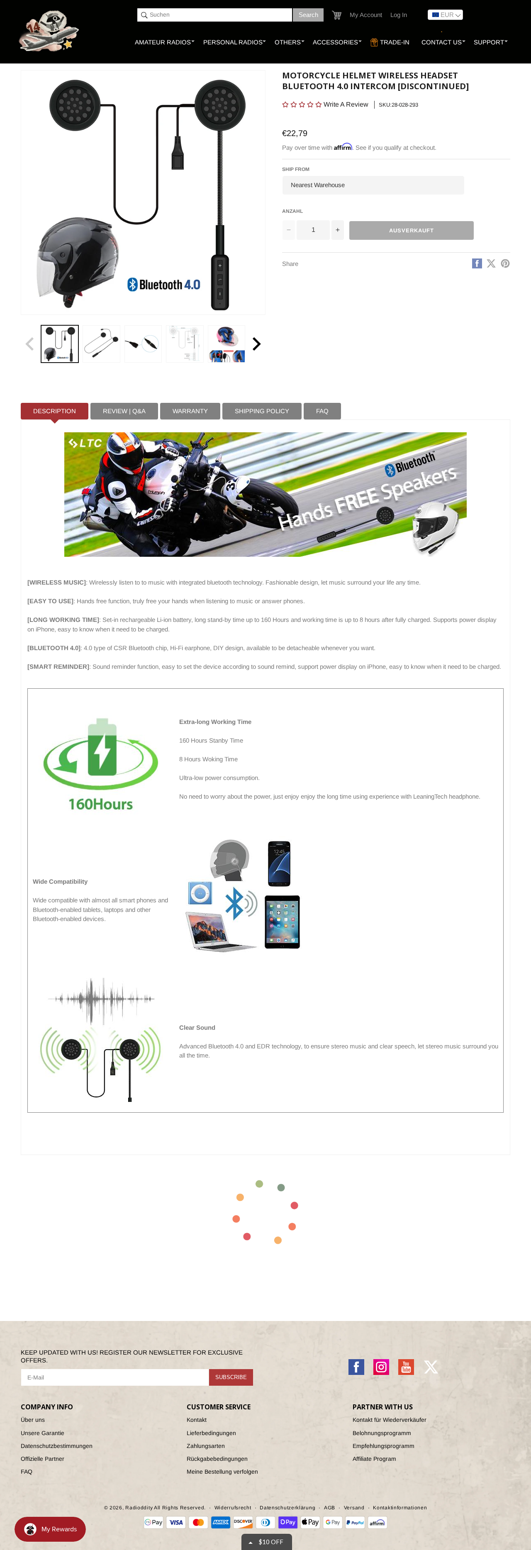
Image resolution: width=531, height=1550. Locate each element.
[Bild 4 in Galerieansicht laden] (184, 344)
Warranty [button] (190, 410)
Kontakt (197, 1419)
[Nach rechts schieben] (256, 344)
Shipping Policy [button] (262, 410)
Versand (354, 1508)
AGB (329, 1508)
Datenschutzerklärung (287, 1508)
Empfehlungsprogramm (383, 1446)
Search (308, 14)
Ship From (295, 169)
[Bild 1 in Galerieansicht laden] (59, 344)
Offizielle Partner (42, 1458)
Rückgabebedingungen (217, 1458)
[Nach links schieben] (30, 344)
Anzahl (292, 211)
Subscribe (231, 1377)
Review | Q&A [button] (124, 410)
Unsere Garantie (42, 1433)
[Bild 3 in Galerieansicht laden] (143, 344)
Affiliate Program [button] (374, 1458)
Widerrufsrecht (232, 1508)
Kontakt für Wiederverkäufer (389, 1419)
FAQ (26, 1471)
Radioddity (139, 1508)
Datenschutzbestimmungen (57, 1446)
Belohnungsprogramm (382, 1433)
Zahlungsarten (206, 1446)
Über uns (33, 1419)
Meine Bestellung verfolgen (222, 1471)
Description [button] (54, 410)
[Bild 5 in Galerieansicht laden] (226, 344)
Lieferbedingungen (211, 1433)
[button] (336, 15)
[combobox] (214, 15)
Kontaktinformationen (400, 1508)
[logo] (49, 32)
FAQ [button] (322, 410)
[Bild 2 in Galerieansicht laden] (101, 344)
